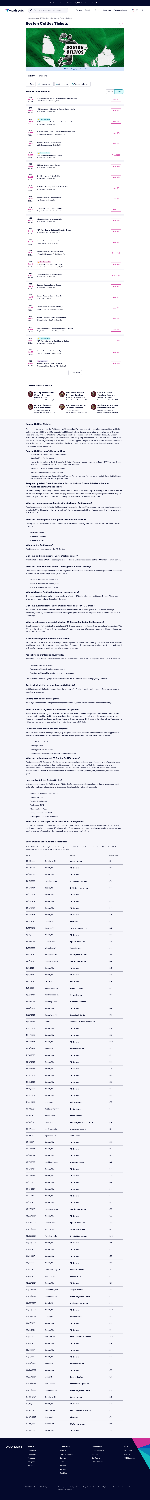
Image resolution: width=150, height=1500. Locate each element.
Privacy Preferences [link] (65, 1489)
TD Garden (102, 560)
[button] (31, 84)
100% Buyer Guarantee (84, 3)
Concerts (107, 10)
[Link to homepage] (15, 10)
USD (136, 10)
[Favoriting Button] (122, 23)
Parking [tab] (43, 75)
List (119, 92)
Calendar (109, 92)
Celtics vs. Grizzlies (38, 537)
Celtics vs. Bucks (37, 540)
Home (28, 18)
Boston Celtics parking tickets (52, 560)
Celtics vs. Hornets (37, 533)
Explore (79, 10)
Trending (88, 10)
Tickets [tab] (32, 75)
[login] (142, 10)
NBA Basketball (45, 18)
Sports (97, 10)
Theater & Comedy (121, 10)
